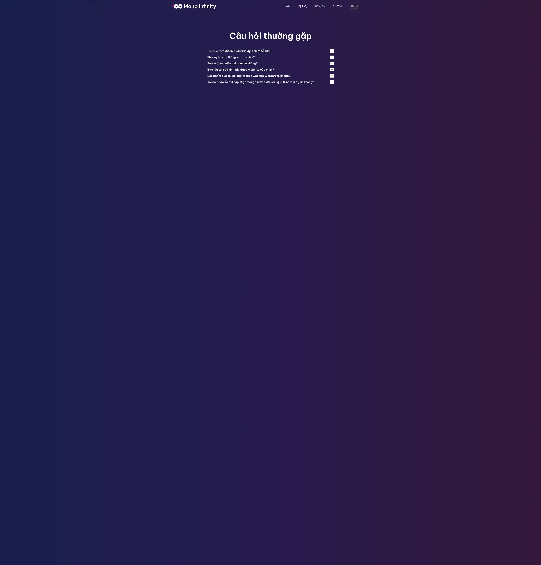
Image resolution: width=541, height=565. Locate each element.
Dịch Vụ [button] (302, 6)
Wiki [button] (288, 6)
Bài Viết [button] (337, 6)
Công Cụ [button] (320, 6)
